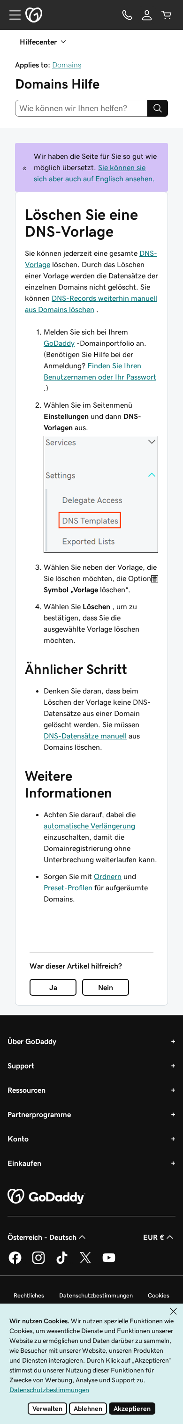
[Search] (157, 108)
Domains (66, 64)
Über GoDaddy (32, 1041)
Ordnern (108, 876)
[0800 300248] (127, 15)
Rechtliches (29, 1295)
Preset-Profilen (68, 887)
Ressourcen (27, 1090)
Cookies (158, 1295)
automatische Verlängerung (89, 825)
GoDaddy (59, 343)
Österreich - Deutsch (42, 1237)
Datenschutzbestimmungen (96, 1295)
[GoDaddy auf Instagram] (38, 1262)
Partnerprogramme (39, 1114)
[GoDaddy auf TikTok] (61, 1262)
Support (21, 1065)
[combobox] (81, 108)
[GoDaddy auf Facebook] (15, 1262)
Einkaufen (24, 1163)
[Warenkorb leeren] (166, 15)
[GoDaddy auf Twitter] (85, 1262)
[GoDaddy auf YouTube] (108, 1262)
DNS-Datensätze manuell (85, 735)
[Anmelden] (147, 15)
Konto (18, 1138)
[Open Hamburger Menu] (11, 15)
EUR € (153, 1237)
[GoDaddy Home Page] (46, 1197)
